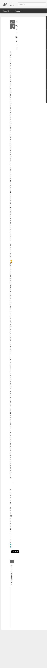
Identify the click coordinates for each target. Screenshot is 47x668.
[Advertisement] (24, 61)
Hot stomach (16, 35)
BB (10, 545)
